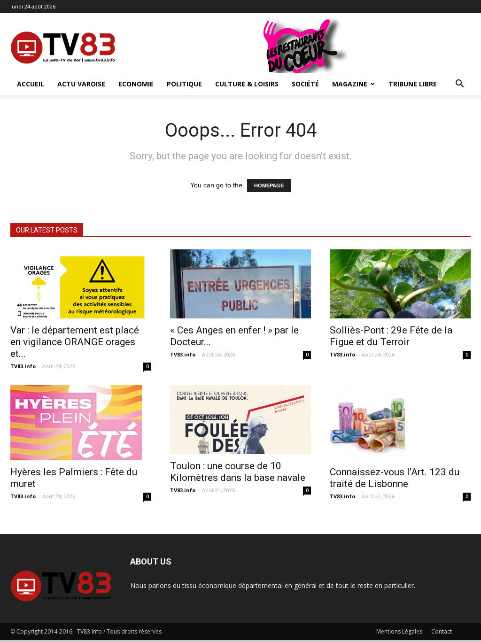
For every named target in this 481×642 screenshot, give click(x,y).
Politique (184, 83)
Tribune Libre (412, 83)
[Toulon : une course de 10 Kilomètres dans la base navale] (240, 419)
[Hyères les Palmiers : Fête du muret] (80, 422)
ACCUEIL (30, 83)
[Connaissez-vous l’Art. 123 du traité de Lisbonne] (400, 422)
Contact (441, 631)
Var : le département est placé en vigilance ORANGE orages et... (74, 342)
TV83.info (23, 366)
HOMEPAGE (269, 185)
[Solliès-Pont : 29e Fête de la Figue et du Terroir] (400, 283)
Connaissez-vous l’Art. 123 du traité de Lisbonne (394, 477)
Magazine (349, 83)
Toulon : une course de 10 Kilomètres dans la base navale (237, 471)
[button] (459, 84)
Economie (136, 83)
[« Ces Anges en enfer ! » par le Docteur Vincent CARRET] (240, 283)
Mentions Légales (399, 631)
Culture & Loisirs (247, 83)
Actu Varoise (81, 83)
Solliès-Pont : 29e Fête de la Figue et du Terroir (391, 336)
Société (305, 83)
